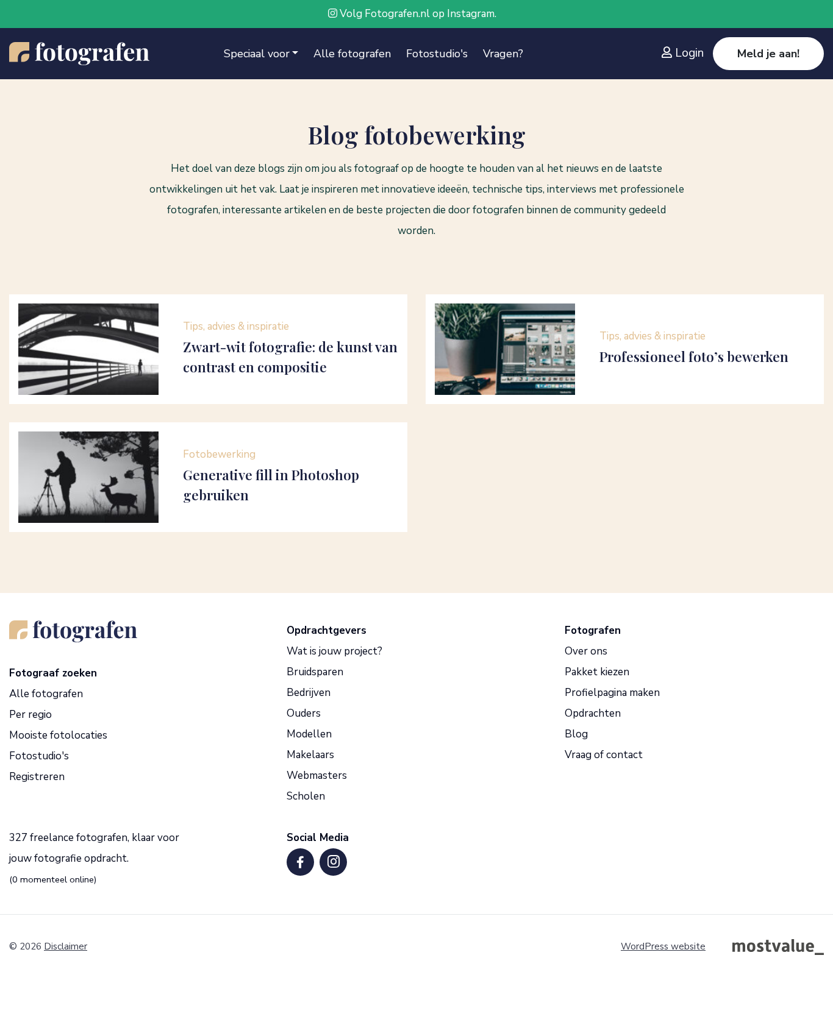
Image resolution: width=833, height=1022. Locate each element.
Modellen (309, 734)
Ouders (304, 713)
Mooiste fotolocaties (58, 735)
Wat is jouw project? (334, 651)
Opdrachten (593, 713)
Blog (576, 734)
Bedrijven (309, 693)
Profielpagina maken (612, 693)
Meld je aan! (768, 53)
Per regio (30, 715)
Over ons (586, 651)
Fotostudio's (437, 53)
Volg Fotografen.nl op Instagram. (416, 14)
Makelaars (310, 755)
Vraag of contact (604, 755)
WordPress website (663, 946)
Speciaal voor (257, 53)
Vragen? (503, 53)
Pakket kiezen (597, 672)
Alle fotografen (352, 53)
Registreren (37, 777)
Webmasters (317, 775)
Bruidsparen (315, 672)
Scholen (306, 796)
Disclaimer (65, 946)
